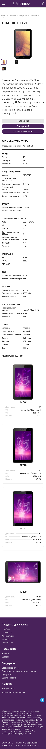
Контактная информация (13, 692)
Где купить (6, 674)
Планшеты (33, 16)
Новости (5, 653)
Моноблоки (7, 632)
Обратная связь (9, 677)
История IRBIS (8, 688)
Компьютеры (8, 636)
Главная (3, 16)
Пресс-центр (9, 648)
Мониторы (6, 639)
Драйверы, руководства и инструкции (19, 671)
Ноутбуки (6, 629)
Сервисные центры (10, 667)
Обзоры (5, 656)
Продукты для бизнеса (15, 624)
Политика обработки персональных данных (27, 744)
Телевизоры (7, 642)
